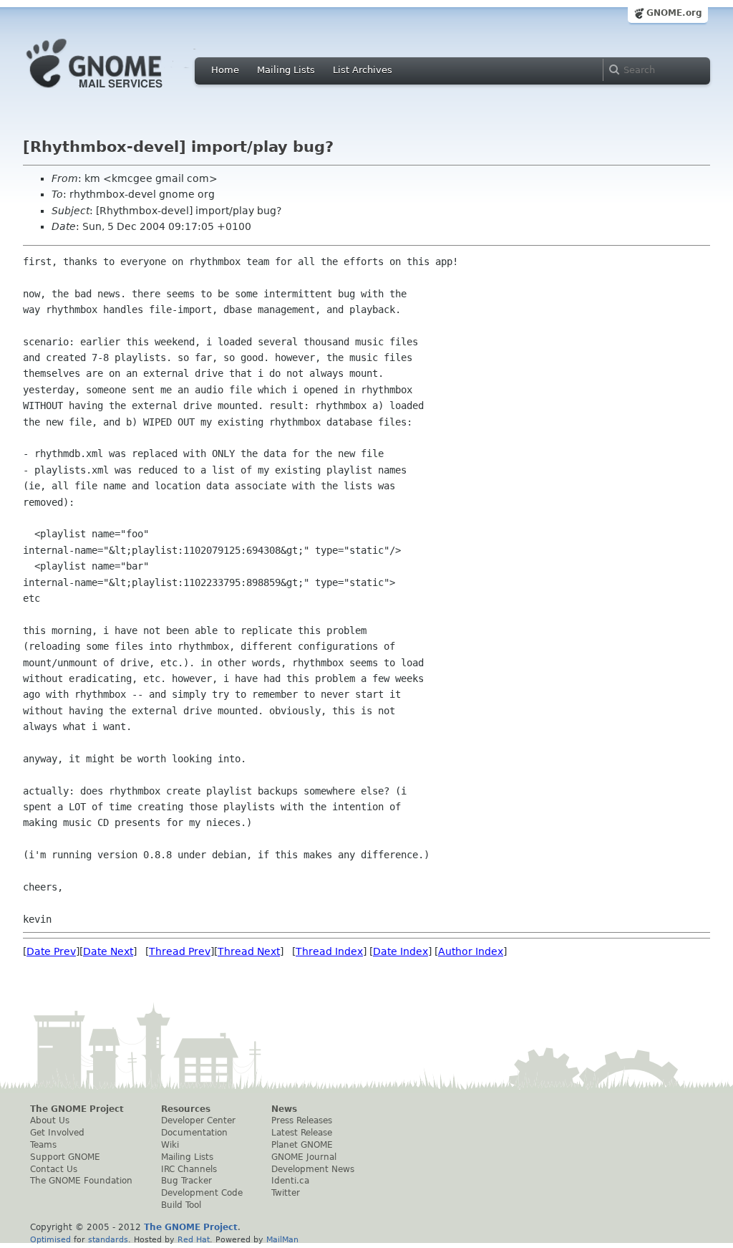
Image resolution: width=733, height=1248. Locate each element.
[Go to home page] (116, 91)
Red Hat (194, 1239)
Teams (43, 1145)
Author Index (470, 951)
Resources (185, 1109)
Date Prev (51, 951)
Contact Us (53, 1169)
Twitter (285, 1193)
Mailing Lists (286, 69)
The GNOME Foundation (81, 1181)
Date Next (108, 951)
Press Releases (301, 1120)
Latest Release (301, 1133)
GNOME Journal (303, 1157)
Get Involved (57, 1133)
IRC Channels (189, 1169)
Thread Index (329, 951)
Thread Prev (179, 951)
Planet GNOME (302, 1145)
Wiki (170, 1145)
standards (108, 1239)
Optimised (50, 1239)
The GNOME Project (77, 1109)
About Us (49, 1120)
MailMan (282, 1239)
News (284, 1109)
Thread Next (249, 951)
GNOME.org (674, 13)
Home (225, 69)
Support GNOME (65, 1157)
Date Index (400, 951)
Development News (312, 1169)
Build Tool (181, 1205)
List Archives (362, 69)
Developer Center (198, 1120)
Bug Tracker (186, 1181)
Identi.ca (290, 1181)
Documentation (194, 1133)
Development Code (202, 1193)
